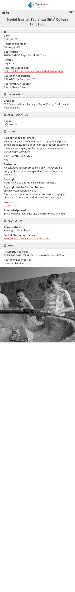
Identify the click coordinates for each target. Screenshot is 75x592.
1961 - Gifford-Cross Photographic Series (27, 238)
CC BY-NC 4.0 (11, 205)
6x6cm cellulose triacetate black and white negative (33, 71)
